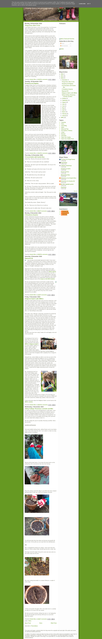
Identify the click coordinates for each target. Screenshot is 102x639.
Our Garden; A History (66, 130)
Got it (89, 3)
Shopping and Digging (31, 83)
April (63, 110)
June (63, 106)
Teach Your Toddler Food (67, 138)
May (63, 108)
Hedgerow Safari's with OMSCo (34, 298)
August (64, 102)
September (65, 100)
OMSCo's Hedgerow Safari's (31, 344)
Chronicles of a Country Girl (68, 181)
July (63, 104)
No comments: (44, 79)
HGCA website (52, 271)
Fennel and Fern (65, 171)
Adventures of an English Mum (68, 178)
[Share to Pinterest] (55, 79)
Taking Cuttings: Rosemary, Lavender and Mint (39, 408)
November (65, 79)
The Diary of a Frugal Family (68, 159)
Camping (63, 122)
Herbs (29, 620)
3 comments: (43, 619)
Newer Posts (28, 623)
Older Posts (54, 623)
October (64, 98)
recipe (62, 132)
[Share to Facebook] (53, 79)
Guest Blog (64, 125)
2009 (62, 117)
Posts (62, 43)
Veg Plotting (64, 162)
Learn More (82, 3)
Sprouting (63, 135)
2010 (62, 78)
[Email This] (48, 79)
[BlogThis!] (50, 79)
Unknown (65, 214)
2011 (62, 76)
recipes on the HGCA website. (47, 279)
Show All (75, 191)
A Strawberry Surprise (31, 215)
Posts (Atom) (34, 626)
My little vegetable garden (67, 184)
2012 (62, 74)
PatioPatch (63, 187)
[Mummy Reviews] (68, 51)
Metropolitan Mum (65, 175)
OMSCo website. (29, 401)
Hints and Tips (64, 129)
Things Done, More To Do (32, 25)
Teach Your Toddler (66, 137)
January (64, 115)
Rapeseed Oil (29, 258)
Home (40, 623)
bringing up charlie (65, 168)
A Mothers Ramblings (66, 165)
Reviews (63, 134)
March (64, 111)
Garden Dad (65, 211)
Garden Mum (66, 213)
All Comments (64, 45)
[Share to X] (52, 79)
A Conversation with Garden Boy (34, 157)
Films (62, 124)
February (64, 113)
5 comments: (43, 211)
